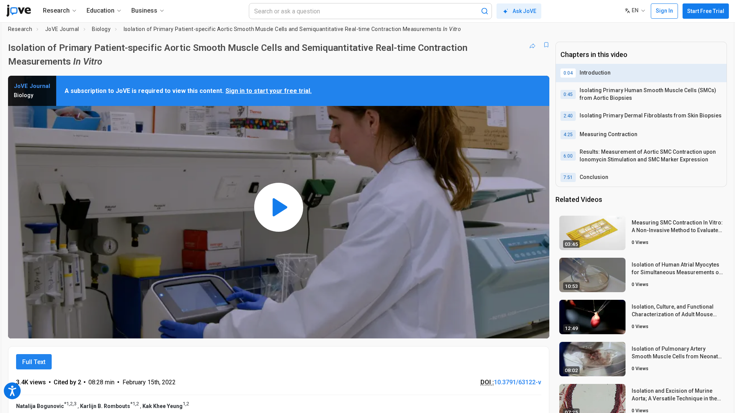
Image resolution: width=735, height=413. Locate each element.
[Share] (532, 45)
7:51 (568, 177)
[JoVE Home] (18, 11)
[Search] (484, 11)
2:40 (568, 116)
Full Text (34, 362)
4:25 (568, 134)
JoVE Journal (62, 29)
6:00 (568, 156)
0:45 (568, 94)
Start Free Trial (705, 11)
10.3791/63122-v (517, 382)
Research (20, 29)
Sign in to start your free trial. (268, 90)
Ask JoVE (524, 11)
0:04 (568, 73)
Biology (101, 29)
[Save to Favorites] (546, 45)
